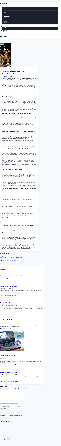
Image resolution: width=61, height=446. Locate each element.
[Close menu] (0, 419)
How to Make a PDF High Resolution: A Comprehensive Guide (11, 257)
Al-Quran (7, 29)
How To (4, 31)
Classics (5, 13)
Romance (5, 23)
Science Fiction (6, 21)
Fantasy (5, 12)
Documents (5, 30)
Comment (26, 399)
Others (4, 32)
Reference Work (6, 8)
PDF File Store (5, 76)
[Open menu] (1, 38)
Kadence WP (19, 415)
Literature (5, 17)
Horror (4, 18)
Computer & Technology (7, 16)
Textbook (5, 7)
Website (19, 406)
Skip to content (3, 0)
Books (3, 421)
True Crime (5, 22)
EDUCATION (4, 436)
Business (5, 11)
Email (19, 404)
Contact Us (5, 34)
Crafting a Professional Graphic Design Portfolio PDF (9, 260)
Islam (4, 439)
